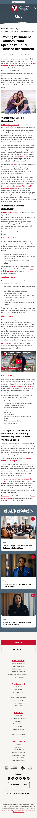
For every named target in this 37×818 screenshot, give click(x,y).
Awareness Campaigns (18, 671)
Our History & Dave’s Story (18, 718)
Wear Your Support (18, 700)
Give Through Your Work (18, 752)
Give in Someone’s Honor (18, 760)
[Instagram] (12, 778)
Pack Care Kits (18, 689)
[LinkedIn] (16, 778)
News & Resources (7, 29)
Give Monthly (18, 747)
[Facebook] (9, 778)
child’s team (24, 156)
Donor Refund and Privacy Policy (22, 810)
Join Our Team (18, 726)
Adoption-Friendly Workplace (18, 666)
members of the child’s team (21, 386)
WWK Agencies (18, 649)
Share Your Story (18, 703)
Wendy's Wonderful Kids (28, 31)
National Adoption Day (18, 669)
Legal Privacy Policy (7, 810)
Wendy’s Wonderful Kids (18, 663)
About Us (18, 713)
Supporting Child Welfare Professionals (18, 674)
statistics (14, 164)
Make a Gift (18, 706)
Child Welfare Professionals (9, 31)
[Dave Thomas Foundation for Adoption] (20, 8)
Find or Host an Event (18, 692)
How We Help (18, 661)
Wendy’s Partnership (18, 724)
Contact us (18, 642)
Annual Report (18, 732)
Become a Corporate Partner (18, 697)
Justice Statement (18, 729)
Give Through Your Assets (18, 755)
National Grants (18, 677)
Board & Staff (18, 716)
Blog (16, 29)
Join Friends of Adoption (18, 750)
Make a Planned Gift (18, 758)
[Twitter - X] (24, 778)
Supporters (18, 721)
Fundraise (18, 695)
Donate (19, 744)
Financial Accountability (18, 734)
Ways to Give (18, 741)
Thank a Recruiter (18, 687)
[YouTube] (20, 778)
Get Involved (18, 684)
